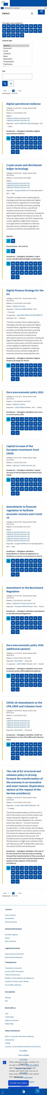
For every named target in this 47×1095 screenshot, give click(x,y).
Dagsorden (23, 1064)
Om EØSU (23, 1050)
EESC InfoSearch (10, 941)
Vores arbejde (23, 1055)
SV (22, 35)
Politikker (23, 1059)
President (23, 1073)
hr (22, 143)
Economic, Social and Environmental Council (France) (23, 1047)
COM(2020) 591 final (18, 306)
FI (4, 35)
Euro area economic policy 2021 (24, 392)
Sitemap (8, 998)
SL (17, 35)
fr (17, 143)
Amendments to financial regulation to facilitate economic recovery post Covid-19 (24, 512)
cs (22, 138)
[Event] (16, 51)
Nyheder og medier (23, 1068)
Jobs (6, 1014)
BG (9, 26)
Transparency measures (13, 968)
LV (13, 31)
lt (35, 143)
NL (31, 31)
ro (31, 147)
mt (13, 147)
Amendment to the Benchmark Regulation (24, 589)
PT (40, 31)
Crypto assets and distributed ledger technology (24, 167)
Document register (11, 935)
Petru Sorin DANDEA (21, 309)
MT (26, 31)
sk (35, 147)
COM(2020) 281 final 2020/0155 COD (18, 534)
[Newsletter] (16, 59)
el (39, 138)
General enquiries (11, 922)
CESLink (7, 1043)
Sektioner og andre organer (23, 1081)
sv (17, 152)
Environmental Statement (13, 957)
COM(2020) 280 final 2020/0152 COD (18, 532)
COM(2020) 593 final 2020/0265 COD (18, 183)
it (26, 143)
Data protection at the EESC (14, 954)
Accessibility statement (13, 985)
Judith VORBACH (20, 407)
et (35, 138)
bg (13, 138)
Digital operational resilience (23, 104)
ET (26, 26)
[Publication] (16, 64)
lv (30, 143)
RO (9, 35)
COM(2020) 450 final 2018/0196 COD (18, 721)
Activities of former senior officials (17, 981)
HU (22, 31)
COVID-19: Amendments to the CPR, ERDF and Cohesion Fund (24, 704)
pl (22, 147)
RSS (33, 13)
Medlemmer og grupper (23, 1077)
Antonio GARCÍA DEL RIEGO (23, 123)
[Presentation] (16, 61)
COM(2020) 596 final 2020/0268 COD (18, 120)
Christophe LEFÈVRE (21, 607)
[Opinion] (16, 45)
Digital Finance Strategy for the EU (25, 292)
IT (8, 31)
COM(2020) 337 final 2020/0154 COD (23, 604)
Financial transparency (12, 975)
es (17, 138)
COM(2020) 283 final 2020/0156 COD (18, 541)
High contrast (23, 1092)
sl (39, 147)
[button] (41, 11)
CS (13, 26)
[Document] (16, 48)
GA (40, 26)
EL (35, 26)
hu (40, 143)
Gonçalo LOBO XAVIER (22, 805)
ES (4, 26)
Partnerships (9, 1024)
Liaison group (9, 1040)
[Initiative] (16, 53)
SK (13, 35)
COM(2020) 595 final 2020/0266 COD (18, 118)
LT (17, 31)
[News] (16, 56)
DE (22, 26)
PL (35, 31)
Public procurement (11, 1020)
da (26, 138)
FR (31, 26)
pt (26, 147)
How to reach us (10, 915)
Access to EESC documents (14, 971)
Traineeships (9, 1017)
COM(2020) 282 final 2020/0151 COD (18, 539)
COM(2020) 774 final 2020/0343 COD (23, 466)
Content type (7, 41)
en (13, 143)
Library (7, 938)
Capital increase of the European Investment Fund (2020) (22, 449)
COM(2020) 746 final (18, 404)
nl (17, 147)
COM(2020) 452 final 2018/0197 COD (18, 725)
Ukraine (23, 1086)
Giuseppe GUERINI (20, 190)
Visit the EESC (9, 918)
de (31, 138)
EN (17, 26)
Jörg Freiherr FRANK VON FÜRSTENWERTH (29, 315)
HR (4, 31)
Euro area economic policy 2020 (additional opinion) (24, 647)
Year (3, 71)
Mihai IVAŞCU (19, 661)
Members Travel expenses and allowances (19, 978)
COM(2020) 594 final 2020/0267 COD (18, 187)
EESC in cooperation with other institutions (19, 1036)
